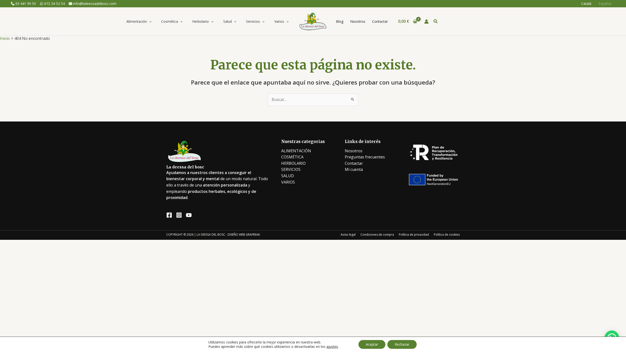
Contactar (354, 163)
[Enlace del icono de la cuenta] (426, 21)
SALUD (287, 175)
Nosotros (353, 151)
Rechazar (402, 344)
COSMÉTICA (292, 157)
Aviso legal (348, 234)
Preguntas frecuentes (365, 157)
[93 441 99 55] (23, 3)
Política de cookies (447, 234)
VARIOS (288, 182)
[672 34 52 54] (52, 3)
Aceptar (372, 344)
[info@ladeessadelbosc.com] (92, 3)
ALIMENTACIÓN (296, 151)
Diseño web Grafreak (244, 234)
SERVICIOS (291, 169)
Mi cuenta (354, 169)
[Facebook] (169, 215)
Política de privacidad (414, 234)
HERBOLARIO (293, 163)
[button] (149, 21)
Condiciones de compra (377, 234)
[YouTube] (189, 215)
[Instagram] (179, 215)
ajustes (332, 346)
